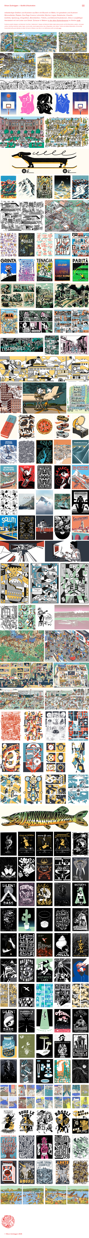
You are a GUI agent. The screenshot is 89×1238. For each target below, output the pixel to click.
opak (78, 20)
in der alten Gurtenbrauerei (58, 20)
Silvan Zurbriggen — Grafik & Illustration (19, 5)
